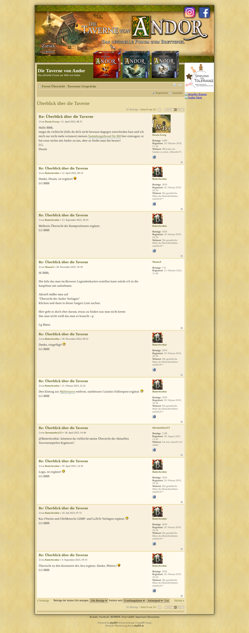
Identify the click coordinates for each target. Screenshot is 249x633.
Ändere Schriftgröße (180, 85)
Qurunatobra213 (54, 432)
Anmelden (177, 92)
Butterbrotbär (52, 173)
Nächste (178, 600)
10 (182, 109)
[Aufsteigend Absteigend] (158, 600)
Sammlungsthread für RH (104, 136)
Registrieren (162, 92)
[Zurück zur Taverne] (48, 48)
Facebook (104, 616)
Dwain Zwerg (52, 121)
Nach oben (182, 162)
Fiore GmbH (128, 616)
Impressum (141, 616)
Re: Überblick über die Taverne (66, 116)
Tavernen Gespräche (81, 86)
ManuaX (49, 267)
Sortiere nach (116, 600)
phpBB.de (139, 625)
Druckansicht (174, 85)
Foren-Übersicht (53, 86)
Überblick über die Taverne (63, 103)
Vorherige (44, 600)
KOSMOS (115, 616)
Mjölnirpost (67, 391)
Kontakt (94, 616)
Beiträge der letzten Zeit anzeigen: (72, 600)
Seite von (148, 109)
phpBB (113, 622)
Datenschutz (153, 616)
